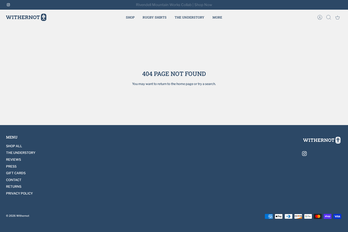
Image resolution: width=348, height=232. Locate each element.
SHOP (130, 17)
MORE (217, 17)
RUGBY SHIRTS (155, 17)
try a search (206, 84)
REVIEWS (13, 160)
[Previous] (111, 5)
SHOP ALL (14, 146)
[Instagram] (8, 4)
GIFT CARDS (16, 173)
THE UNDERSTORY (189, 17)
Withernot (22, 215)
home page (184, 84)
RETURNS (13, 186)
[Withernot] (26, 17)
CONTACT (14, 180)
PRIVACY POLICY (19, 193)
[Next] (237, 5)
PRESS (11, 166)
